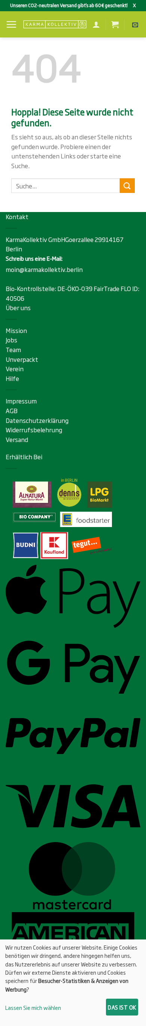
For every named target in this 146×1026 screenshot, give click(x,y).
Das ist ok (122, 1007)
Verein (15, 368)
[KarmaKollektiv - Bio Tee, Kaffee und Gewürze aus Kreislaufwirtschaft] (54, 24)
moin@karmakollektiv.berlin (44, 269)
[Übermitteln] (127, 185)
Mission (16, 330)
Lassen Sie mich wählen (33, 1007)
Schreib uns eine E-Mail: (34, 258)
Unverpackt (22, 359)
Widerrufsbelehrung (34, 429)
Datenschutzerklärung (37, 420)
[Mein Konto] (96, 24)
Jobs (11, 339)
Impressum (21, 400)
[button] (11, 24)
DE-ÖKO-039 (75, 288)
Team (13, 349)
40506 (15, 298)
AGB (12, 410)
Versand (17, 439)
